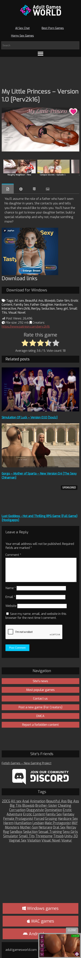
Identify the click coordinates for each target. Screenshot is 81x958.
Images (47, 189)
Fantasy (68, 814)
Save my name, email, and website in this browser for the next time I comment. (35, 616)
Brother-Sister (46, 805)
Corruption (17, 810)
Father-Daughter (41, 305)
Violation (34, 840)
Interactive (9, 309)
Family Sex (21, 305)
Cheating (64, 805)
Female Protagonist (18, 819)
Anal (25, 801)
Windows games (42, 908)
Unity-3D (71, 836)
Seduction (48, 309)
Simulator (10, 836)
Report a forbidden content (40, 725)
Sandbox (16, 832)
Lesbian (38, 823)
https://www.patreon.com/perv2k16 (26, 327)
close (72, 930)
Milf (75, 823)
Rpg (6, 832)
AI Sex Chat (22, 28)
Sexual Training (50, 832)
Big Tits (15, 805)
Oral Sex (59, 827)
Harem (8, 823)
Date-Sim (63, 301)
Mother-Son (29, 827)
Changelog (34, 189)
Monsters (12, 827)
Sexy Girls (70, 832)
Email (10, 597)
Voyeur (66, 840)
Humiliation (23, 823)
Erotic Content (34, 814)
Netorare (45, 827)
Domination (53, 810)
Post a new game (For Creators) (40, 707)
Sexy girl (62, 309)
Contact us (40, 699)
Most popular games (40, 690)
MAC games (42, 921)
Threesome (44, 836)
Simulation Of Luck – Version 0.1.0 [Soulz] (30, 417)
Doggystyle (35, 810)
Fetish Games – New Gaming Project (26, 763)
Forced (39, 819)
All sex (19, 301)
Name (10, 588)
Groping (51, 819)
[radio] (24, 343)
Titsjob (58, 836)
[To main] (40, 10)
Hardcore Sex (63, 305)
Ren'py (35, 309)
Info (21, 189)
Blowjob (50, 301)
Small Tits (27, 836)
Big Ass (73, 801)
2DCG (6, 801)
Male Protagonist (58, 823)
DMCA (40, 716)
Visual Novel (17, 313)
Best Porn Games (53, 28)
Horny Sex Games (22, 36)
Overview (8, 189)
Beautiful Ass (34, 301)
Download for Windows (26, 290)
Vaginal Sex (17, 840)
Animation (37, 801)
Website (11, 606)
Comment (13, 555)
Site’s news (40, 681)
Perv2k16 (24, 309)
